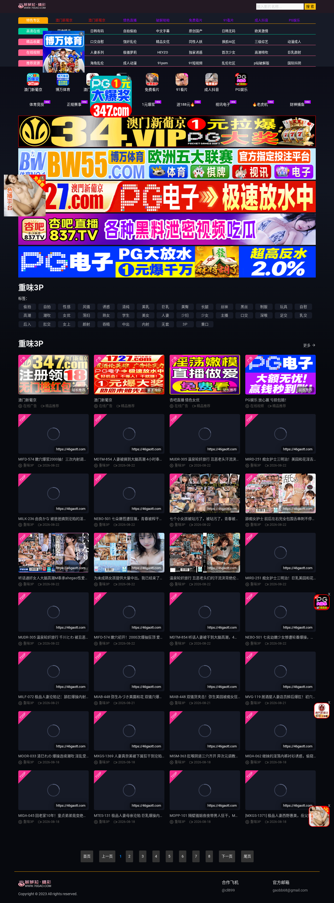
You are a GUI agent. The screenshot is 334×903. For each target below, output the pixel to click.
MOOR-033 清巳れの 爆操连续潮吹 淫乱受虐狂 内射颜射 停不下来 (71, 756)
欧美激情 (261, 31)
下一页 (227, 856)
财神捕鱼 (297, 104)
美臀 (185, 307)
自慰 (303, 307)
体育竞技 (36, 104)
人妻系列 (97, 52)
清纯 (125, 307)
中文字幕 (163, 31)
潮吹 (47, 315)
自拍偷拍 (130, 31)
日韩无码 (228, 31)
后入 (27, 324)
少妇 (185, 315)
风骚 (86, 307)
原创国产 (195, 31)
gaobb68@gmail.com (290, 890)
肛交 (47, 324)
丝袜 (224, 307)
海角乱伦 (97, 63)
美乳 (145, 307)
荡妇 (86, 315)
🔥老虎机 (260, 104)
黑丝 (244, 307)
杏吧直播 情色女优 (185, 400)
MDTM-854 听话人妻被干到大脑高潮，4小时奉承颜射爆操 (217, 637)
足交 (283, 315)
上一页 (107, 856)
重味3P (64, 52)
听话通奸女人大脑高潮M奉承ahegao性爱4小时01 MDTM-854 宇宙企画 (75, 578)
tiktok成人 (64, 63)
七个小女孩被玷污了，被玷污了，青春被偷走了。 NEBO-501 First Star (226, 519)
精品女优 (163, 42)
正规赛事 (74, 104)
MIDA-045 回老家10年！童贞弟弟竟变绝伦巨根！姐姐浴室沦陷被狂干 (74, 815)
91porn (163, 63)
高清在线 (33, 31)
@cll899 (228, 890)
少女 (204, 315)
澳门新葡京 (27, 400)
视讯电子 (223, 104)
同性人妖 (195, 42)
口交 (244, 315)
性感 (66, 307)
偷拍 (27, 307)
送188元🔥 (186, 104)
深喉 (263, 315)
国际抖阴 (294, 63)
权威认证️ (111, 104)
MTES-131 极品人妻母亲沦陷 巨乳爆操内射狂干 (132, 815)
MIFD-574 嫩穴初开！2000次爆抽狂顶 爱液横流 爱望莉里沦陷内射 (147, 637)
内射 (145, 324)
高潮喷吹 (261, 52)
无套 (165, 324)
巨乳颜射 (294, 52)
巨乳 (165, 307)
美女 (145, 315)
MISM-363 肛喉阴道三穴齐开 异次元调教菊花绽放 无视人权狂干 (221, 756)
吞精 (106, 324)
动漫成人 (294, 42)
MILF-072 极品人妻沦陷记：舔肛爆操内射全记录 (57, 697)
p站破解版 (261, 63)
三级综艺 (261, 42)
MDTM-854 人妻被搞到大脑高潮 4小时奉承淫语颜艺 (136, 459)
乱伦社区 (228, 63)
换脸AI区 (228, 42)
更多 (307, 345)
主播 (224, 315)
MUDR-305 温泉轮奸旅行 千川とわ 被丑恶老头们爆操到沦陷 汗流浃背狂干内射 (81, 637)
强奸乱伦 (130, 42)
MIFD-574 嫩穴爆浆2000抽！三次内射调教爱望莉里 (60, 459)
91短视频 (195, 63)
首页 (87, 856)
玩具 (283, 307)
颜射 (86, 324)
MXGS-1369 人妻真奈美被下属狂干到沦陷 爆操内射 (135, 756)
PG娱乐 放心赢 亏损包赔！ (266, 400)
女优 (66, 315)
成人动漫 (130, 63)
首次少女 (228, 52)
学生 (125, 315)
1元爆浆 (148, 104)
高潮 (27, 315)
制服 (263, 307)
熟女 (106, 315)
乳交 (303, 315)
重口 (204, 324)
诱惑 (106, 307)
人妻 (165, 315)
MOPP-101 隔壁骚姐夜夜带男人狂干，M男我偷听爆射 (213, 815)
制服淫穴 (64, 42)
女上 (66, 324)
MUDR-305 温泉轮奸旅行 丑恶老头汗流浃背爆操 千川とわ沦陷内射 (223, 459)
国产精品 (64, 31)
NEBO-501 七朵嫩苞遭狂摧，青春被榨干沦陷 (130, 519)
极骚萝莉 (130, 52)
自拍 (47, 307)
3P (185, 324)
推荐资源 (33, 63)
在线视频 (33, 52)
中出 (125, 324)
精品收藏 (33, 42)
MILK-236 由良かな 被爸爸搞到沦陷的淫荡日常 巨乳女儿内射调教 (71, 519)
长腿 (204, 307)
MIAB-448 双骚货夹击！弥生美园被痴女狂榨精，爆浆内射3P (219, 697)
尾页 (247, 856)
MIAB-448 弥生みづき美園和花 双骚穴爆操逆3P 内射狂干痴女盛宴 (147, 697)
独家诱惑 (195, 52)
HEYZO (162, 52)
